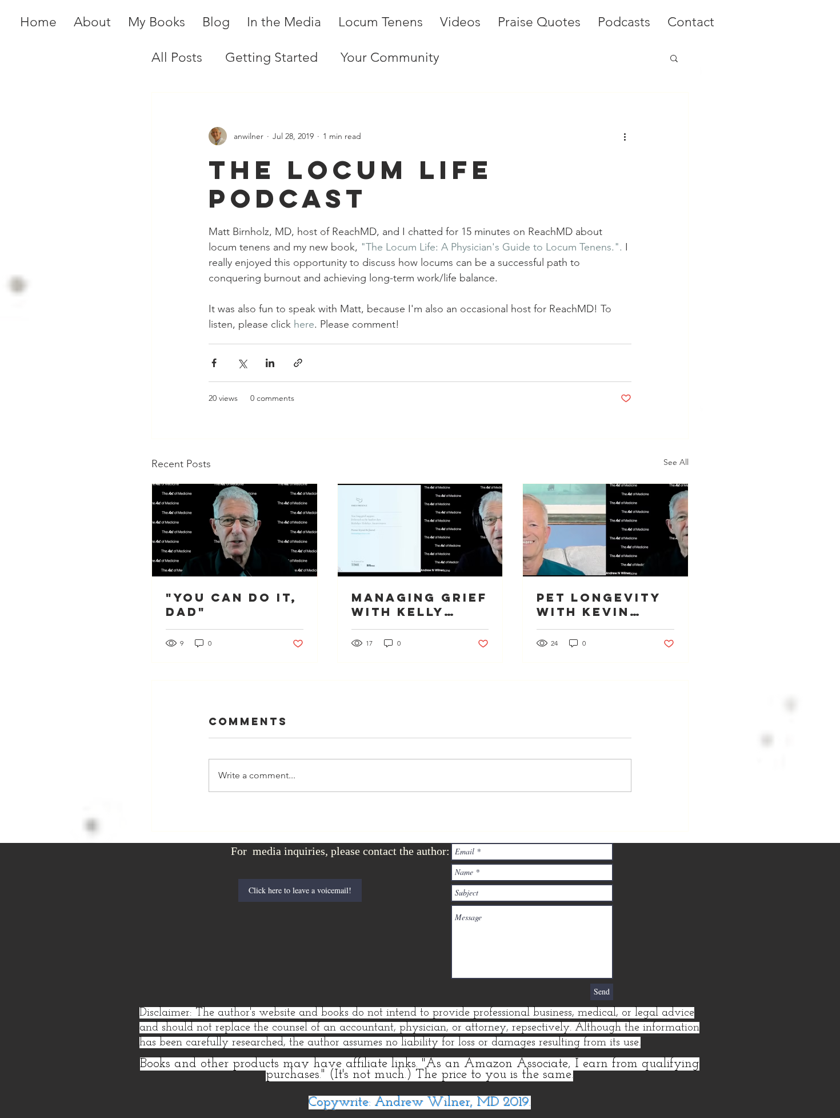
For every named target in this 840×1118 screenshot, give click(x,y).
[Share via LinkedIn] (270, 362)
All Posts (176, 57)
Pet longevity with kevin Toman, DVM (599, 604)
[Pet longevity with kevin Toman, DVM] (605, 530)
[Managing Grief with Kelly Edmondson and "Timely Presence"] (420, 530)
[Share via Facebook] (214, 362)
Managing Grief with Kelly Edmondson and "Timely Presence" (420, 604)
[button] (674, 57)
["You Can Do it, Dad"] (234, 530)
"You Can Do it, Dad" (231, 604)
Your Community (390, 57)
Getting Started (271, 57)
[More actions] (624, 136)
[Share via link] (298, 362)
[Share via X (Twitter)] (242, 362)
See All (676, 462)
